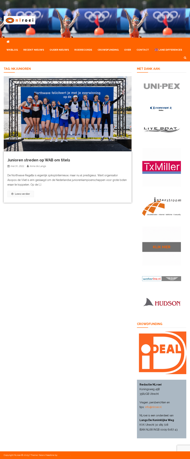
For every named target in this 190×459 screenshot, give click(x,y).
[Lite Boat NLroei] (161, 129)
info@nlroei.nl (153, 407)
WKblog (12, 49)
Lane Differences (170, 49)
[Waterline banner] (161, 278)
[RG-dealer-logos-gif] (161, 86)
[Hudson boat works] (161, 301)
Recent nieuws (33, 49)
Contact (143, 49)
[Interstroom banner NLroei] (161, 206)
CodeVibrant (64, 455)
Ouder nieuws (59, 49)
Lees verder (22, 193)
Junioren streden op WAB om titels (38, 160)
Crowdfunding (108, 49)
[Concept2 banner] (161, 108)
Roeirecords (83, 49)
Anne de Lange (38, 166)
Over (127, 49)
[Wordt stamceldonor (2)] (161, 167)
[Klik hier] (161, 245)
